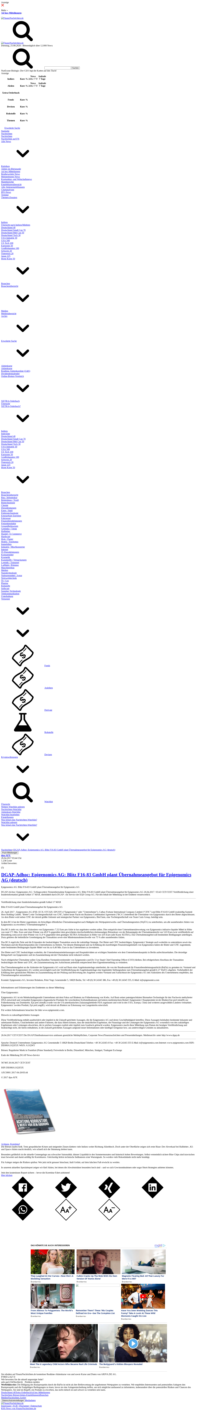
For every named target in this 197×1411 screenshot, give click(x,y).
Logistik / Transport (10, 562)
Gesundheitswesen (9, 526)
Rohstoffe (5, 586)
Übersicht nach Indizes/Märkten (15, 225)
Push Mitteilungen (9, 853)
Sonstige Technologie (11, 591)
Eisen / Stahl (7, 510)
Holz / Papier (7, 539)
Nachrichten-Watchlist (11, 809)
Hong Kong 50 (8, 258)
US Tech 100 (7, 243)
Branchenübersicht (9, 286)
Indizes (4, 222)
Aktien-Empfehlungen (29, 1395)
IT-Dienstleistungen (10, 552)
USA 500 (5, 240)
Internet (4, 549)
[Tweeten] (66, 1197)
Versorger (5, 599)
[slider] (5, 865)
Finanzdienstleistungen (11, 521)
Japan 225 (5, 256)
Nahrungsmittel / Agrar (11, 575)
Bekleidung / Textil (10, 500)
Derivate (48, 710)
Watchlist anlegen (9, 822)
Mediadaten (30, 1400)
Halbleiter (5, 531)
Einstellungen (7, 817)
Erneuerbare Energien (11, 515)
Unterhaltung (7, 596)
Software (5, 588)
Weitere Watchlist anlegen (13, 807)
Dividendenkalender (10, 373)
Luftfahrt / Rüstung (10, 565)
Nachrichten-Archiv (17, 1397)
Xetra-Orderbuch (23, 1392)
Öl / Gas (5, 580)
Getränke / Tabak (9, 528)
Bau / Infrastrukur (9, 497)
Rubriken (5, 166)
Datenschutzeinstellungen (13, 1400)
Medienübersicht (8, 313)
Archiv (4, 316)
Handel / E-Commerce (11, 534)
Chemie (4, 505)
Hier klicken (6, 1175)
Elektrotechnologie (9, 513)
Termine (5, 195)
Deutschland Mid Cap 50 (12, 232)
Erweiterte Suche (12, 128)
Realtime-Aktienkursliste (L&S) (15, 371)
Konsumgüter (7, 554)
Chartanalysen (7, 189)
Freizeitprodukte (8, 523)
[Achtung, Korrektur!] (28, 1141)
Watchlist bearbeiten (10, 814)
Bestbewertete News (10, 174)
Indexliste (5, 433)
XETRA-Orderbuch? (11, 406)
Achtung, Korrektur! (10, 1144)
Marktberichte (7, 182)
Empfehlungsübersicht (11, 184)
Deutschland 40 (8, 227)
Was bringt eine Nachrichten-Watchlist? (19, 820)
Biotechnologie (8, 502)
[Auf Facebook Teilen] (22, 1197)
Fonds (47, 665)
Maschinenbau (7, 567)
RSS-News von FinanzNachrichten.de (18, 1408)
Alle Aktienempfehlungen (13, 187)
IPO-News (6, 192)
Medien (4, 311)
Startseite (5, 131)
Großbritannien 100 (10, 248)
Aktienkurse (6, 366)
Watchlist (48, 801)
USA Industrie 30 (9, 238)
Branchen (5, 283)
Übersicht (5, 403)
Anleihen (48, 688)
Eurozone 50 (7, 245)
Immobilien (6, 544)
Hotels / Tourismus (9, 541)
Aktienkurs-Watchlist (10, 812)
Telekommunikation (10, 593)
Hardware (5, 536)
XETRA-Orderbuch (10, 401)
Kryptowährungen (9, 757)
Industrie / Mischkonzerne (13, 547)
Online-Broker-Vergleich (12, 376)
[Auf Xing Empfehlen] (109, 1197)
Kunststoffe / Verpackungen (14, 560)
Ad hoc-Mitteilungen (11, 13)
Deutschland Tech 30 (10, 235)
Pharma (4, 583)
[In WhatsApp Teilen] (22, 1220)
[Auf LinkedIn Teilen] (152, 1197)
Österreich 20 (7, 253)
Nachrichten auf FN (10, 139)
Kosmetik (5, 557)
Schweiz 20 (6, 251)
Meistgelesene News (10, 176)
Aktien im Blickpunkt (11, 169)
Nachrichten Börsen (10, 1395)
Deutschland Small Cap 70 (13, 230)
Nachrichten (6, 133)
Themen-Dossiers (9, 197)
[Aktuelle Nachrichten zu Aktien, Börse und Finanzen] (12, 18)
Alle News (6, 141)
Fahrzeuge (6, 518)
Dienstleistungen (8, 508)
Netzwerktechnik (9, 578)
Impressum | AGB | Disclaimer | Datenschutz (21, 1406)
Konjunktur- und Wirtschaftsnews (16, 179)
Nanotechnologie (9, 573)
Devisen (48, 754)
